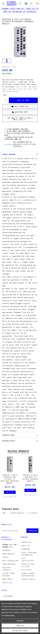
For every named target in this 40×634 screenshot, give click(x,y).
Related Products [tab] (18, 451)
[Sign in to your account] (31, 3)
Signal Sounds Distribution (27, 574)
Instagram (7, 596)
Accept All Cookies (20, 630)
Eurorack (6, 550)
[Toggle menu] (3, 3)
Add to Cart (9, 492)
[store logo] (12, 3)
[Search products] (20, 3)
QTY (5, 95)
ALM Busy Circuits (6, 568)
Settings (20, 620)
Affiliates (26, 570)
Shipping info (21, 112)
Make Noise (7, 579)
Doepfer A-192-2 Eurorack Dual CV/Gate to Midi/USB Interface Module (10, 479)
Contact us (26, 542)
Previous (3, 632)
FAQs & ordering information (28, 553)
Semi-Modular (8, 554)
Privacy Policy (28, 579)
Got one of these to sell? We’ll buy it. (20, 119)
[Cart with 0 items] (37, 3)
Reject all (20, 625)
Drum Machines (8, 564)
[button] (20, 106)
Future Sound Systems (8, 574)
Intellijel (7, 582)
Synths (5, 557)
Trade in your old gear (27, 565)
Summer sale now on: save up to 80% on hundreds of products (20, 10)
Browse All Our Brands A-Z (9, 545)
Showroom (25, 549)
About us (25, 545)
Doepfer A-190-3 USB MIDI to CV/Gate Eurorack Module (30, 478)
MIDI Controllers (10, 560)
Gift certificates (27, 559)
